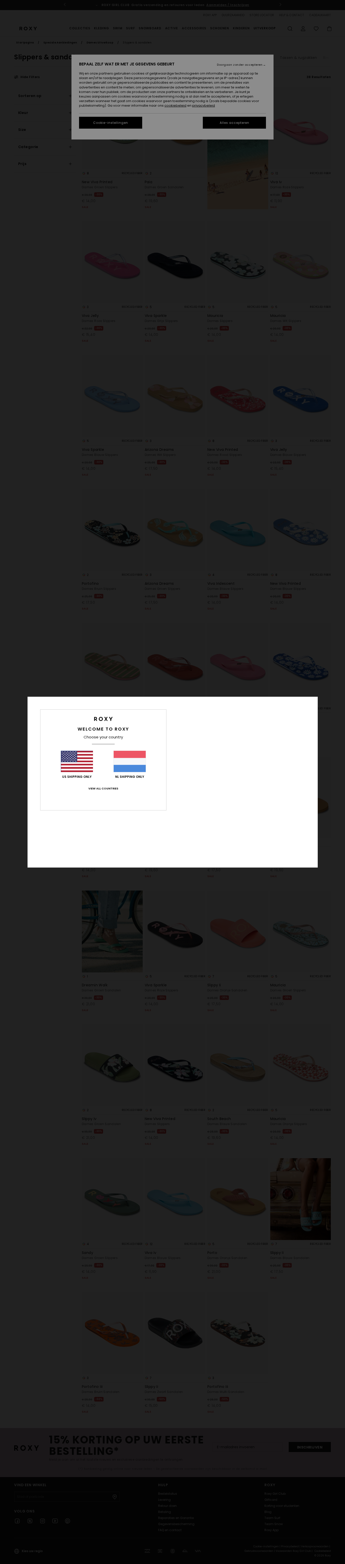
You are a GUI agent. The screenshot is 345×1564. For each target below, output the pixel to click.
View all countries (103, 788)
